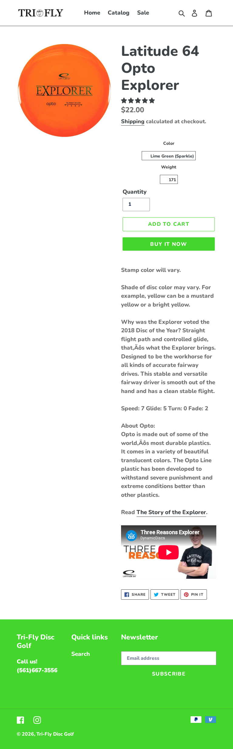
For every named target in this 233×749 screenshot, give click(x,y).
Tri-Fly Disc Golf (55, 734)
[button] (138, 101)
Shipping (132, 121)
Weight (168, 167)
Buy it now (168, 244)
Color (168, 143)
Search (80, 654)
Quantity (135, 192)
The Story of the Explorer (171, 512)
